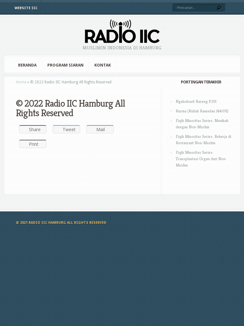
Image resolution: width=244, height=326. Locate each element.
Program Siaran (65, 65)
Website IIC (26, 8)
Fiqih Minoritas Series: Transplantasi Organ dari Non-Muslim (201, 159)
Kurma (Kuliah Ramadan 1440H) (202, 111)
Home (21, 82)
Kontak (102, 65)
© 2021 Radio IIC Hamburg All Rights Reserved (61, 223)
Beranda (27, 65)
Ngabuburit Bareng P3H (196, 101)
